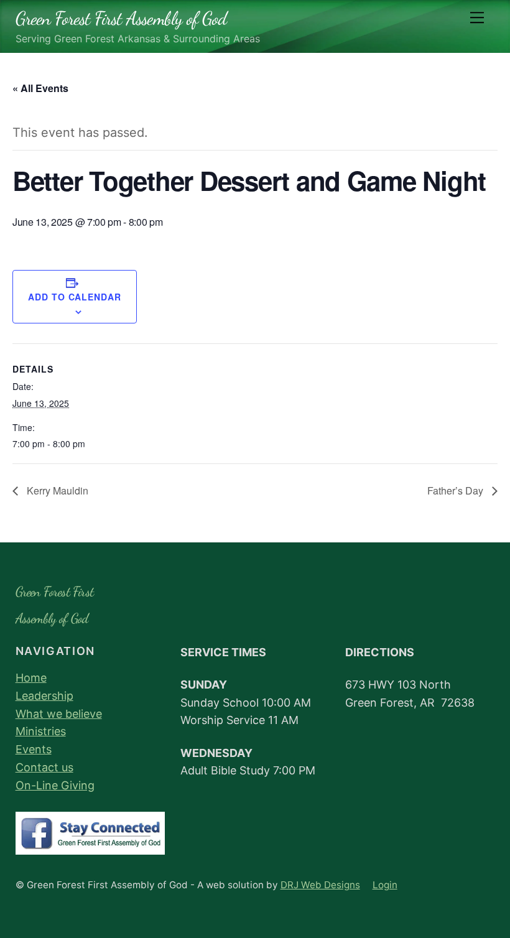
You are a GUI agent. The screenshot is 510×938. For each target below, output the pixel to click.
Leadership (44, 695)
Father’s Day (456, 490)
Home (31, 677)
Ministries (41, 731)
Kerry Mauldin (56, 490)
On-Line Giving (55, 785)
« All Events (40, 88)
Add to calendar (74, 296)
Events (34, 749)
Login (385, 885)
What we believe (59, 713)
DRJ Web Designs (320, 885)
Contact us (44, 767)
